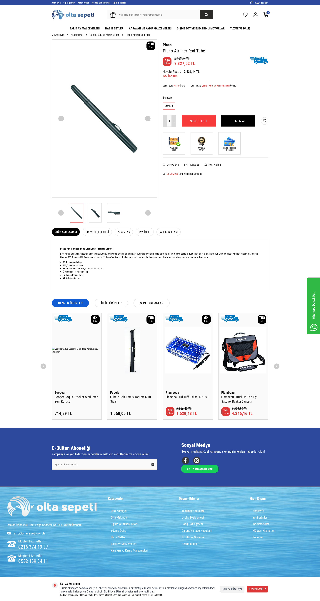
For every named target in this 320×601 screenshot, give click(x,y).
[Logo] (51, 507)
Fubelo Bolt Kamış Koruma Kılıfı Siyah (130, 399)
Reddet (63, 595)
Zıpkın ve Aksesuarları (124, 524)
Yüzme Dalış (118, 530)
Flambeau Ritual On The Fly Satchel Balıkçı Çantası (239, 399)
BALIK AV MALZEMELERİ (85, 28)
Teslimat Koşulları (193, 511)
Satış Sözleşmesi (192, 524)
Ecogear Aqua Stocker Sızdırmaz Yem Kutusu (76, 399)
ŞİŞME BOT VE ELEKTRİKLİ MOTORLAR (201, 28)
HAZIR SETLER (114, 28)
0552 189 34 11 (261, 3)
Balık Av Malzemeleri (123, 544)
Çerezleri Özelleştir (232, 588)
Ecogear (60, 392)
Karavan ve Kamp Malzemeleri (129, 550)
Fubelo (114, 392)
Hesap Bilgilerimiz (101, 2)
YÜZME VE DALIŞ (240, 28)
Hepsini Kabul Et (257, 588)
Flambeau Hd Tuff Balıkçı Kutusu (187, 397)
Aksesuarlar (77, 34)
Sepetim (258, 537)
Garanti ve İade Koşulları (196, 530)
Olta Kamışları (119, 511)
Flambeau (172, 392)
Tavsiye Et (193, 164)
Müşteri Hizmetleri (264, 530)
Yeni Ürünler (260, 517)
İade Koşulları (168, 232)
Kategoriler (83, 2)
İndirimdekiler (261, 524)
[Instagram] (196, 460)
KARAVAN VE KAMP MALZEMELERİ (150, 28)
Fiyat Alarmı (214, 164)
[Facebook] (185, 460)
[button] (61, 118)
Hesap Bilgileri (190, 544)
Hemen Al (238, 121)
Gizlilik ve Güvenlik (193, 537)
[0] (266, 15)
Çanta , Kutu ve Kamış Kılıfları (104, 34)
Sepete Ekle (199, 121)
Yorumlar (124, 232)
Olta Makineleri (120, 517)
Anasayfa (59, 34)
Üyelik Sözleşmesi (193, 517)
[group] (104, 118)
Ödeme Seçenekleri (97, 232)
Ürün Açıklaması (66, 232)
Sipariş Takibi (119, 2)
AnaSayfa (56, 2)
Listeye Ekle (172, 164)
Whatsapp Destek (202, 469)
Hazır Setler (118, 537)
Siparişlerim (69, 2)
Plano (167, 45)
